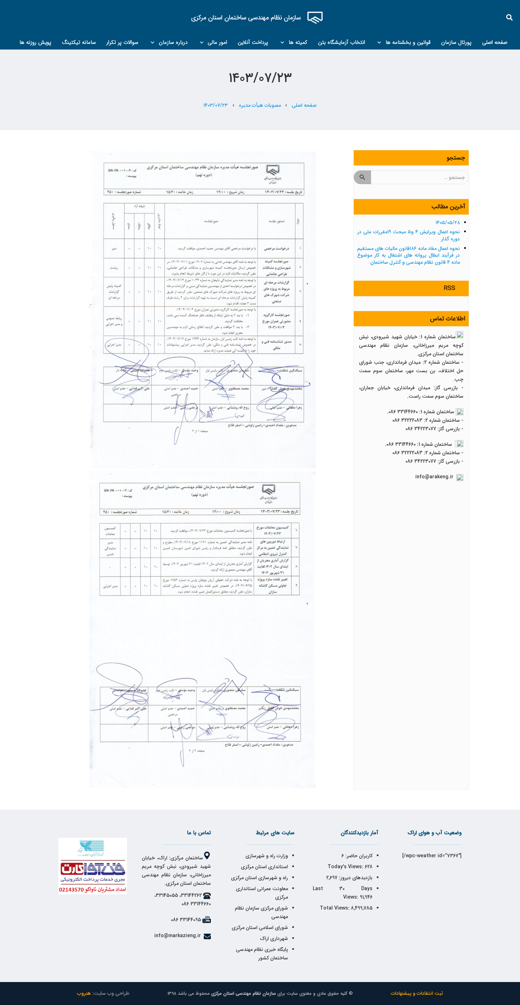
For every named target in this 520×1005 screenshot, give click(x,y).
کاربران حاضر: (358, 856)
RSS (449, 288)
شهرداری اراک (274, 938)
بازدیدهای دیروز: (354, 878)
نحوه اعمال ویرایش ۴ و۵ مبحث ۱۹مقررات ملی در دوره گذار (408, 235)
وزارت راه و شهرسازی (266, 856)
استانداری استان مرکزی (264, 867)
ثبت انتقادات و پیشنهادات (417, 993)
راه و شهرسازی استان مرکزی (259, 878)
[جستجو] (510, 17)
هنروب (84, 993)
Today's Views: (346, 867)
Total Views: (335, 908)
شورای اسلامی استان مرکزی (260, 927)
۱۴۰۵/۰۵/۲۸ (447, 223)
